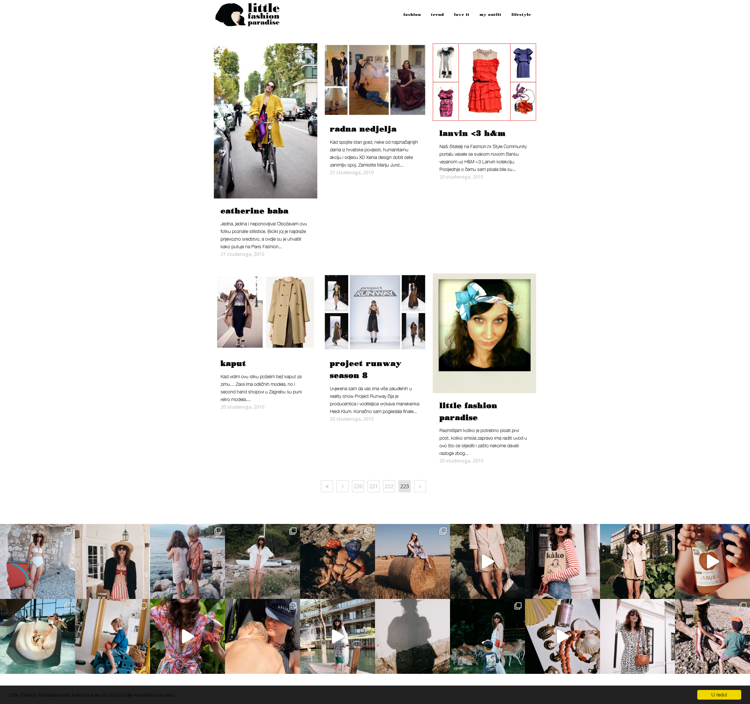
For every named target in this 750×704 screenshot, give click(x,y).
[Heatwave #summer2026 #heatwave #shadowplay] (412, 636)
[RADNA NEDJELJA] (375, 80)
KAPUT (233, 363)
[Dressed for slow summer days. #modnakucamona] (637, 636)
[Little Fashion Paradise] (484, 333)
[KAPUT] (265, 312)
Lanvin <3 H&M (472, 133)
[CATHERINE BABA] (265, 120)
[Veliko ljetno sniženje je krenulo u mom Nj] (187, 636)
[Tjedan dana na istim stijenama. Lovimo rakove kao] (337, 561)
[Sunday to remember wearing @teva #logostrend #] (712, 636)
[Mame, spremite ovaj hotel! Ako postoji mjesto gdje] (337, 636)
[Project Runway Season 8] (375, 312)
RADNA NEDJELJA (363, 129)
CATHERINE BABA (255, 211)
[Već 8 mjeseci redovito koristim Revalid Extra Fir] (562, 636)
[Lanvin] (484, 82)
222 (389, 486)
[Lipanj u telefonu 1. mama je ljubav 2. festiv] (262, 636)
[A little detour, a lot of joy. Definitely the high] (487, 636)
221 (373, 486)
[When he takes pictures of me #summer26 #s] (262, 561)
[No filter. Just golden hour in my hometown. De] (487, 561)
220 (358, 486)
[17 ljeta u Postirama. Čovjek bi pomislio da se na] (37, 561)
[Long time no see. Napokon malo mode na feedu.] (637, 561)
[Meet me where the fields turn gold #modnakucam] (412, 561)
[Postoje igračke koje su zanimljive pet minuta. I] (112, 636)
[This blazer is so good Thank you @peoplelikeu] (112, 561)
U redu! (719, 695)
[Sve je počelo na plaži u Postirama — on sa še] (187, 561)
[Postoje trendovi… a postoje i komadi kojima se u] (562, 561)
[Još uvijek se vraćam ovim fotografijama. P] (37, 636)
